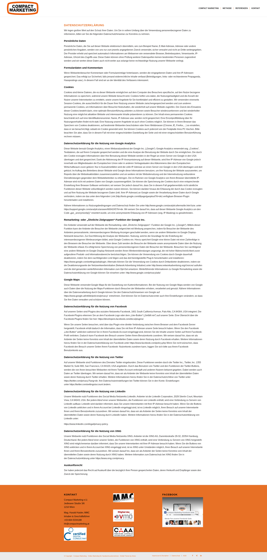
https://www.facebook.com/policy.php (148, 343)
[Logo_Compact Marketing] (22, 8)
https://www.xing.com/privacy (110, 458)
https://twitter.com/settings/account (86, 384)
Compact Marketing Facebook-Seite (180, 513)
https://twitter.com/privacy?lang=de (81, 381)
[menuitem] (209, 8)
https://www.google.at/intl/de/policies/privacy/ (86, 296)
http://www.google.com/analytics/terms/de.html (168, 205)
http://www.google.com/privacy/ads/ (143, 273)
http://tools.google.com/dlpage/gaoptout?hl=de (139, 196)
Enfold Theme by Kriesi (128, 556)
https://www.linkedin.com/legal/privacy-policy (86, 424)
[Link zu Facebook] (193, 555)
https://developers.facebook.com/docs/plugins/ (120, 319)
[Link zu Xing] (197, 555)
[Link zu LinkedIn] (201, 555)
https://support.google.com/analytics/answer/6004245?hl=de (93, 209)
